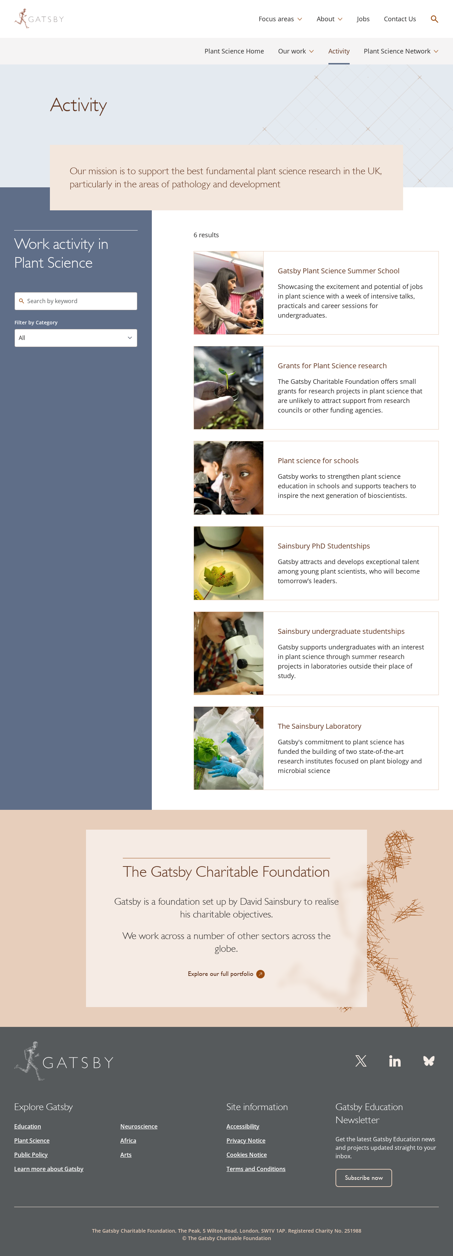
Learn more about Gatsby (49, 1169)
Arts (126, 1155)
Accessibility (242, 1126)
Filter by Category (36, 322)
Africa (128, 1140)
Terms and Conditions (256, 1169)
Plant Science (32, 1140)
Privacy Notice (245, 1140)
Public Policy (31, 1155)
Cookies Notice (246, 1155)
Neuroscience (138, 1126)
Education (27, 1126)
